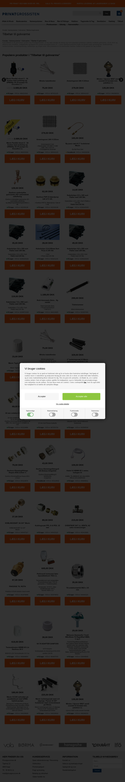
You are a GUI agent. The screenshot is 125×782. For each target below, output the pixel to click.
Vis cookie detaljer (62, 404)
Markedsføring (52, 411)
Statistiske (95, 411)
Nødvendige (30, 411)
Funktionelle (74, 411)
